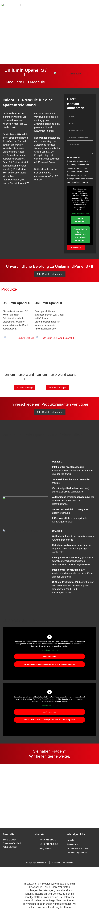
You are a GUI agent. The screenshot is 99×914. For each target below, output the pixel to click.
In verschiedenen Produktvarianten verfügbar (49, 404)
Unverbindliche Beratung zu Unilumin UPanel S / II (49, 266)
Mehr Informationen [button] (80, 214)
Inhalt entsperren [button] (80, 220)
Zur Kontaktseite (45, 811)
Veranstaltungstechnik (77, 853)
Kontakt (70, 840)
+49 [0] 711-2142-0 (46, 781)
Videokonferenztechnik (77, 848)
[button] (95, 6)
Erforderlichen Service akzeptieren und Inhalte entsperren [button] (80, 234)
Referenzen (72, 844)
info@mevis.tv (43, 801)
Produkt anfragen (25, 387)
